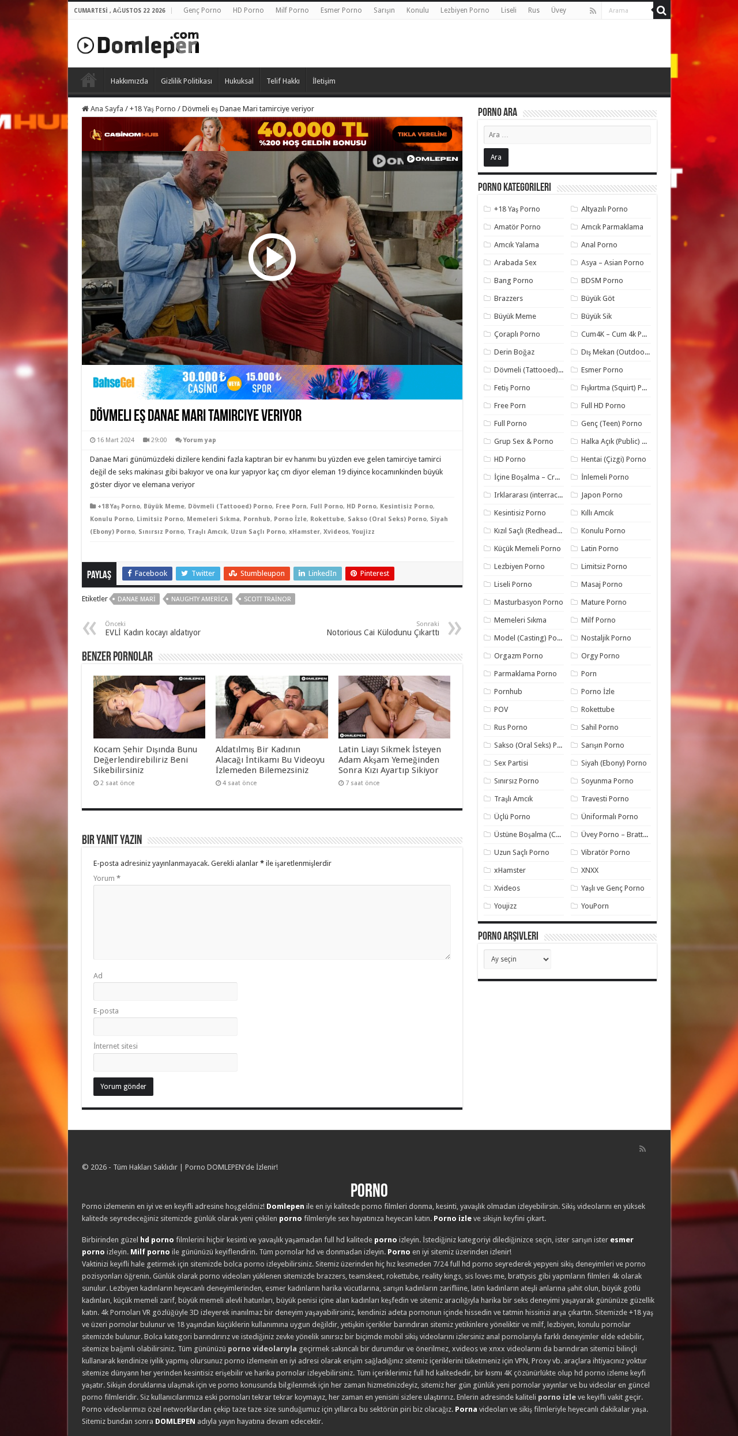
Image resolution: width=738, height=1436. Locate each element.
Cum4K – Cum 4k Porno (619, 334)
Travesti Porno (605, 798)
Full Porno (326, 506)
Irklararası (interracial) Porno (541, 495)
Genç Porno (202, 10)
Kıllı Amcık (597, 512)
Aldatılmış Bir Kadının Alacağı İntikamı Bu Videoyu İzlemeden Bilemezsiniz (270, 759)
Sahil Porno (600, 727)
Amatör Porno (517, 227)
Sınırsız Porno (161, 532)
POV (501, 709)
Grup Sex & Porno (524, 441)
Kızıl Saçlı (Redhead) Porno (537, 530)
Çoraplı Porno (517, 334)
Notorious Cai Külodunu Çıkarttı (382, 628)
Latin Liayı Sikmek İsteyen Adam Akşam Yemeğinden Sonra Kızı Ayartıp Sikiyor (389, 759)
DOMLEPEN (175, 1421)
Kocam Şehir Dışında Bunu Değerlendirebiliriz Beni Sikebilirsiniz (145, 759)
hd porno (157, 1239)
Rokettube (327, 519)
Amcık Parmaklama (612, 227)
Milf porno (150, 1251)
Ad (98, 975)
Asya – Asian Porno (612, 262)
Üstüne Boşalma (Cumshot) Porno (549, 834)
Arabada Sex (515, 262)
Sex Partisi (511, 763)
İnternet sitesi (115, 1046)
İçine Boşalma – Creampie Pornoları (553, 477)
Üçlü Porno (512, 816)
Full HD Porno (603, 405)
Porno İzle (290, 519)
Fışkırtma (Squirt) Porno (619, 387)
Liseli (509, 10)
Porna (466, 1409)
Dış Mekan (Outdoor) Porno (626, 352)
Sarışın (384, 10)
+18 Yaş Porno (153, 108)
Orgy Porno (600, 655)
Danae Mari (137, 599)
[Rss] (593, 11)
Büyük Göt (598, 298)
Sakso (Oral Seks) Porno (387, 519)
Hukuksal (239, 81)
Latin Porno (600, 548)
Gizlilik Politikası (186, 81)
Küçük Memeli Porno (527, 548)
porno (290, 1218)
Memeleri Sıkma (213, 519)
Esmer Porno (341, 10)
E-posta (106, 1011)
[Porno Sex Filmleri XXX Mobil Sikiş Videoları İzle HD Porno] (138, 42)
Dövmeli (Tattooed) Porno (230, 506)
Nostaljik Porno (606, 638)
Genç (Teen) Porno (611, 423)
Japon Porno (602, 495)
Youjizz (363, 532)
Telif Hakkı (283, 81)
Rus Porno (511, 727)
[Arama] (662, 10)
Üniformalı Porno (609, 816)
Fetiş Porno (512, 387)
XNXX (589, 870)
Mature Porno (604, 602)
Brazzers (508, 298)
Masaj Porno (602, 584)
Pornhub (256, 519)
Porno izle (453, 1218)
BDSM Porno (602, 280)
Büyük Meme (164, 506)
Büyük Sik (596, 316)
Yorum (107, 878)
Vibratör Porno (605, 852)
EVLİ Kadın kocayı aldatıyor (153, 628)
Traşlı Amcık (207, 532)
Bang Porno (513, 280)
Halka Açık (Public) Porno (621, 441)
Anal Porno (599, 244)
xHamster (304, 532)
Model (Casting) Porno (531, 638)
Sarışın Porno (602, 745)
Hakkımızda (129, 81)
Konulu (417, 10)
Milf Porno (292, 10)
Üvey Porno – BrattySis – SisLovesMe (641, 834)
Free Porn (291, 506)
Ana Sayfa (106, 108)
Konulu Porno (111, 519)
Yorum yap (199, 440)
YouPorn (595, 906)
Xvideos (336, 532)
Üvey (558, 10)
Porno (89, 79)
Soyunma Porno (607, 781)
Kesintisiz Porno (406, 506)
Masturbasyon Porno (528, 602)
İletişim (324, 81)
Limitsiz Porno (160, 519)
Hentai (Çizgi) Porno (613, 459)
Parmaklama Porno (525, 673)
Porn (589, 673)
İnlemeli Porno (605, 477)
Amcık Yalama (516, 244)
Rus (534, 10)
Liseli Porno (513, 584)
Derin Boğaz (514, 352)
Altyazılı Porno (604, 209)
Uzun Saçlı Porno (258, 532)
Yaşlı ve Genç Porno (613, 888)
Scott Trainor (267, 599)
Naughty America (199, 599)
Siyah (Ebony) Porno (614, 763)
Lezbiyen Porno (465, 10)
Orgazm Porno (518, 655)
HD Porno (248, 10)
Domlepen (285, 1206)
